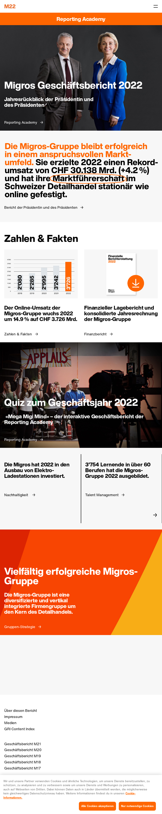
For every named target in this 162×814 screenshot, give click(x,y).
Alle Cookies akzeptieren (97, 806)
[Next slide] (155, 515)
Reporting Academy (81, 19)
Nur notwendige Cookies (137, 806)
